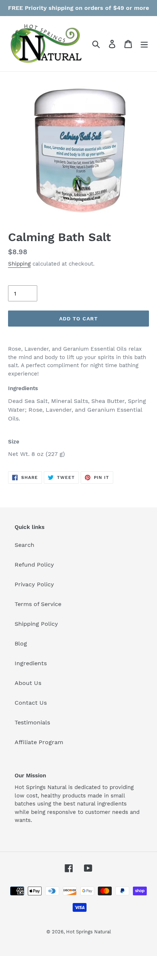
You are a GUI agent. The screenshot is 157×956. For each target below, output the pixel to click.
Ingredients (31, 663)
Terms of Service (38, 604)
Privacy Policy (34, 584)
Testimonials (32, 722)
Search (24, 544)
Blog (21, 643)
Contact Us (31, 702)
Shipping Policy (36, 623)
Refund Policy (34, 564)
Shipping (19, 263)
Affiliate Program (39, 742)
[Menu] (144, 43)
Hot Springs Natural (88, 931)
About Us (28, 682)
